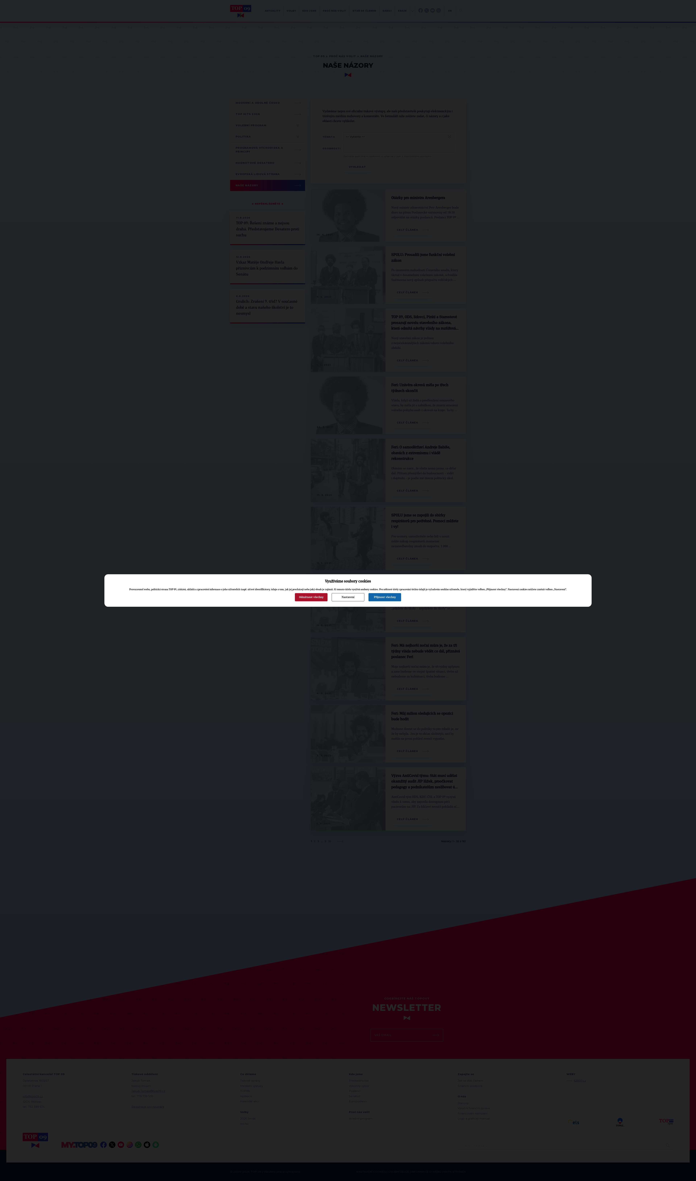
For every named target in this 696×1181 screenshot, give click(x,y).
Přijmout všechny (385, 597)
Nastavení (348, 597)
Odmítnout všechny (311, 597)
